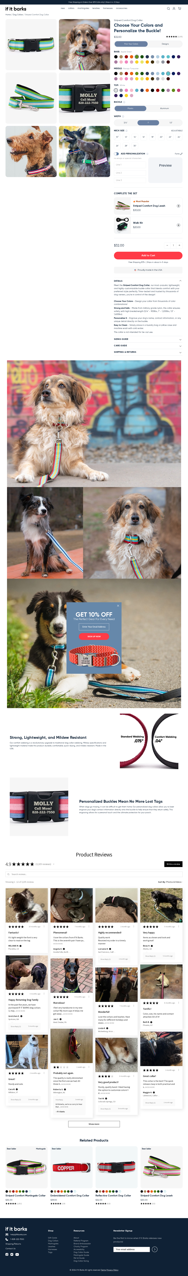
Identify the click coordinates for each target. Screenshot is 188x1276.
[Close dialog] (118, 606)
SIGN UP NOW (94, 636)
